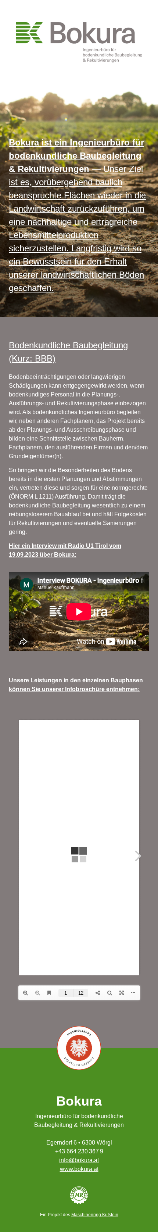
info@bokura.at (79, 1160)
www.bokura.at (79, 1169)
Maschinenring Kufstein (94, 1214)
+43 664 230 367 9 (79, 1151)
